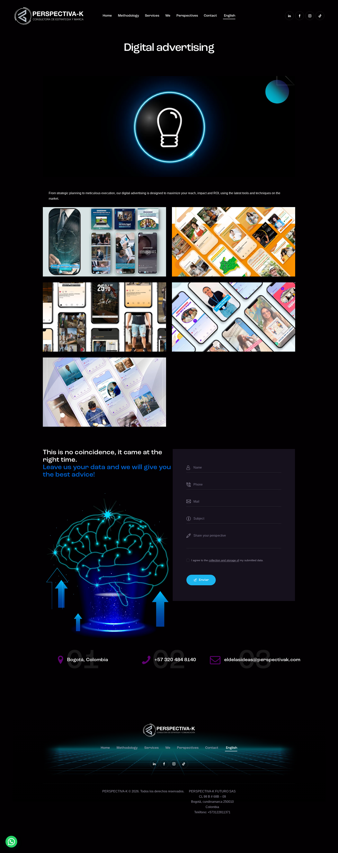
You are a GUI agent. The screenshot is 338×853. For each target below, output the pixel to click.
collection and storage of (224, 560)
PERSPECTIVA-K (115, 791)
